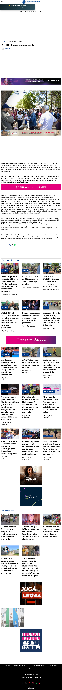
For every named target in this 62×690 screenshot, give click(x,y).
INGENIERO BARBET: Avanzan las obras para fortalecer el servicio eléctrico (51, 281)
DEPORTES (5, 354)
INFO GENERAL (49, 391)
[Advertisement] (31, 24)
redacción (7, 48)
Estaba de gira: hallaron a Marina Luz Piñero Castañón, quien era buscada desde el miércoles (30, 533)
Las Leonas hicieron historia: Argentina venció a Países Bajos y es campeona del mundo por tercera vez (9, 367)
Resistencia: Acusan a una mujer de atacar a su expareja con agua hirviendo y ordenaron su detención (9, 565)
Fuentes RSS (53, 665)
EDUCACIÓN (27, 436)
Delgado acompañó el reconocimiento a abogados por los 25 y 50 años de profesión (31, 318)
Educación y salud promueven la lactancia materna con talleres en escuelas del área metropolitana (30, 448)
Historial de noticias (20, 665)
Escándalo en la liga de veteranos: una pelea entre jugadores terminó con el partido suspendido (51, 366)
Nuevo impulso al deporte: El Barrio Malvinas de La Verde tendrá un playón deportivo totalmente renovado (9, 284)
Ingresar (32, 669)
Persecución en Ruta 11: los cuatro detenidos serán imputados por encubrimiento (51, 532)
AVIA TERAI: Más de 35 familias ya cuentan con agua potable (30, 280)
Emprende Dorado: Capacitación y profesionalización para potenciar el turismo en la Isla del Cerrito (51, 319)
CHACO (4, 41)
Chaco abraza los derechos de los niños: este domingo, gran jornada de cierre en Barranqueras (9, 447)
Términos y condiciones (38, 665)
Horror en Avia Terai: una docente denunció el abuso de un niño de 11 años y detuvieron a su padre (51, 448)
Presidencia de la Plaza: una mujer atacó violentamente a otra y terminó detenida (9, 533)
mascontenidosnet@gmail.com (31, 677)
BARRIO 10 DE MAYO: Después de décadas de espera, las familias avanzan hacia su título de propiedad (10, 320)
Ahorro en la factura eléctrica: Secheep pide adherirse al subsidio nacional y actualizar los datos (51, 404)
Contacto (7, 665)
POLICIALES (6, 391)
